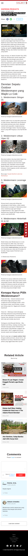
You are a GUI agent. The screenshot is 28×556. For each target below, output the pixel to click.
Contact (14, 541)
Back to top (14, 358)
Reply (6, 493)
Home (14, 534)
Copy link (20, 19)
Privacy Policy (14, 539)
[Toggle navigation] (2, 2)
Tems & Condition (14, 538)
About (14, 536)
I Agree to (10, 475)
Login (12, 457)
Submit (21, 475)
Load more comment (14, 523)
